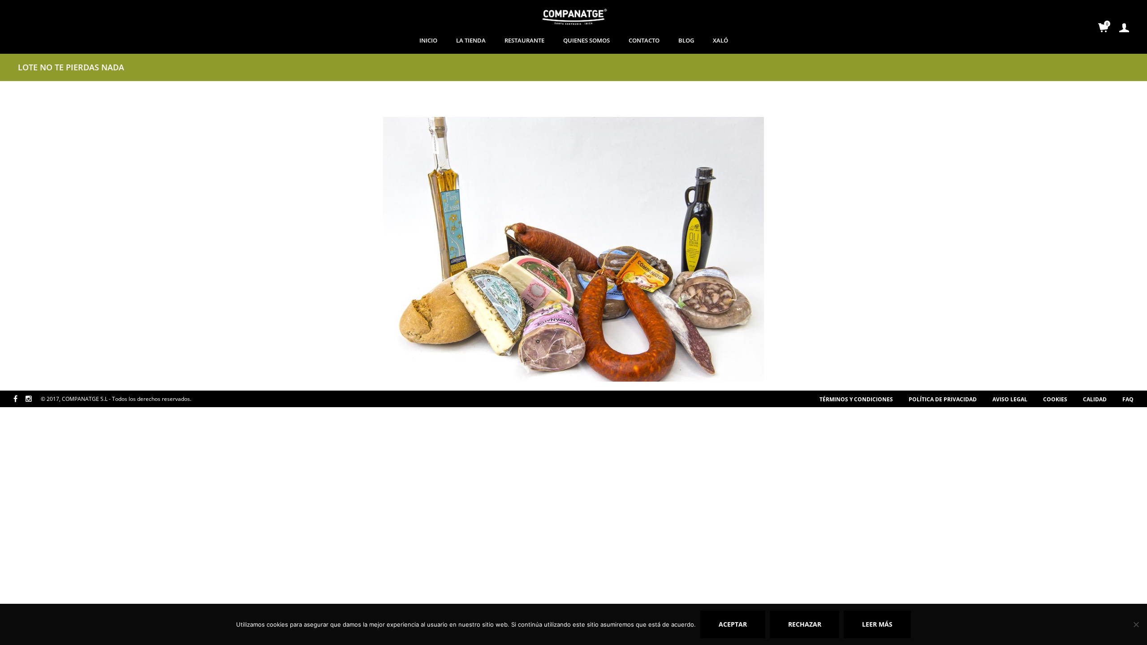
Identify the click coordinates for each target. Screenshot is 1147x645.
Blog (686, 40)
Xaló (720, 40)
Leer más (877, 624)
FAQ (1128, 399)
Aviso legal (1009, 399)
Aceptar (733, 624)
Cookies (1055, 399)
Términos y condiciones (856, 399)
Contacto (644, 40)
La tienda (471, 40)
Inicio (428, 40)
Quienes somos (586, 40)
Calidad (1095, 399)
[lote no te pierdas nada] (573, 248)
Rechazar (804, 624)
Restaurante (524, 40)
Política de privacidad (943, 399)
